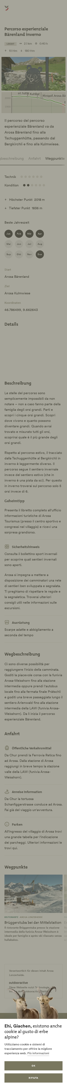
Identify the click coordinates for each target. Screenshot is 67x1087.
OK (33, 1065)
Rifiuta (34, 1078)
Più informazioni (38, 1053)
